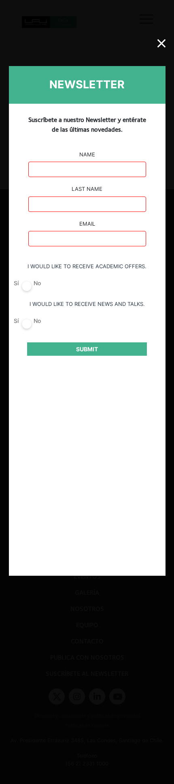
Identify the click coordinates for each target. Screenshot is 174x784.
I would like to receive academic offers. (87, 266)
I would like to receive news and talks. (87, 304)
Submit (87, 349)
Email (87, 223)
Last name (87, 189)
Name (87, 154)
